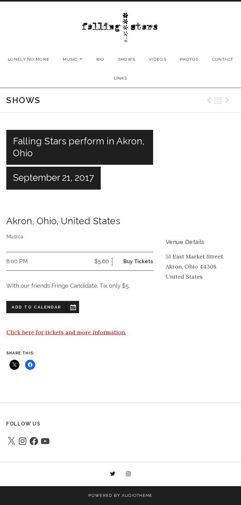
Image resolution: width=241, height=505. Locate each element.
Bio (100, 59)
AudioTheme (137, 495)
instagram (128, 474)
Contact (222, 59)
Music (76, 59)
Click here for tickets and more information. (66, 332)
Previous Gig (208, 100)
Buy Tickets (138, 261)
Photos (189, 59)
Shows (127, 59)
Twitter (112, 474)
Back (218, 100)
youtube (144, 474)
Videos (157, 59)
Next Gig (228, 100)
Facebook (96, 474)
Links (120, 78)
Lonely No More (28, 59)
